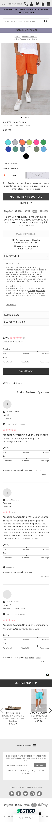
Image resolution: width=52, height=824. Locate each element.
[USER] (31, 4)
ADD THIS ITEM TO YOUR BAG (26, 197)
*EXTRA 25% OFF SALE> (26, 30)
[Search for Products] (46, 21)
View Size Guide (10, 168)
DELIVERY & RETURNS (14, 322)
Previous (1, 707)
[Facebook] (18, 793)
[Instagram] (32, 793)
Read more (11, 304)
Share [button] (38, 470)
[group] (26, 338)
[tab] (26, 393)
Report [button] (31, 470)
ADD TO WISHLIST (27, 234)
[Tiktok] (39, 793)
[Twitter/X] (25, 793)
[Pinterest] (11, 793)
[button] (26, 818)
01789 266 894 (34, 787)
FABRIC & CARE (11, 315)
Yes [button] (26, 470)
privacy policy (29, 770)
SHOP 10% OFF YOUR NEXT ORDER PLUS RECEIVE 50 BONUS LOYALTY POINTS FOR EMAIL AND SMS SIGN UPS (26, 758)
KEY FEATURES (11, 256)
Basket (43, 4)
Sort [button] (5, 382)
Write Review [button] (26, 371)
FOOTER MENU (24, 745)
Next (50, 707)
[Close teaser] (40, 813)
